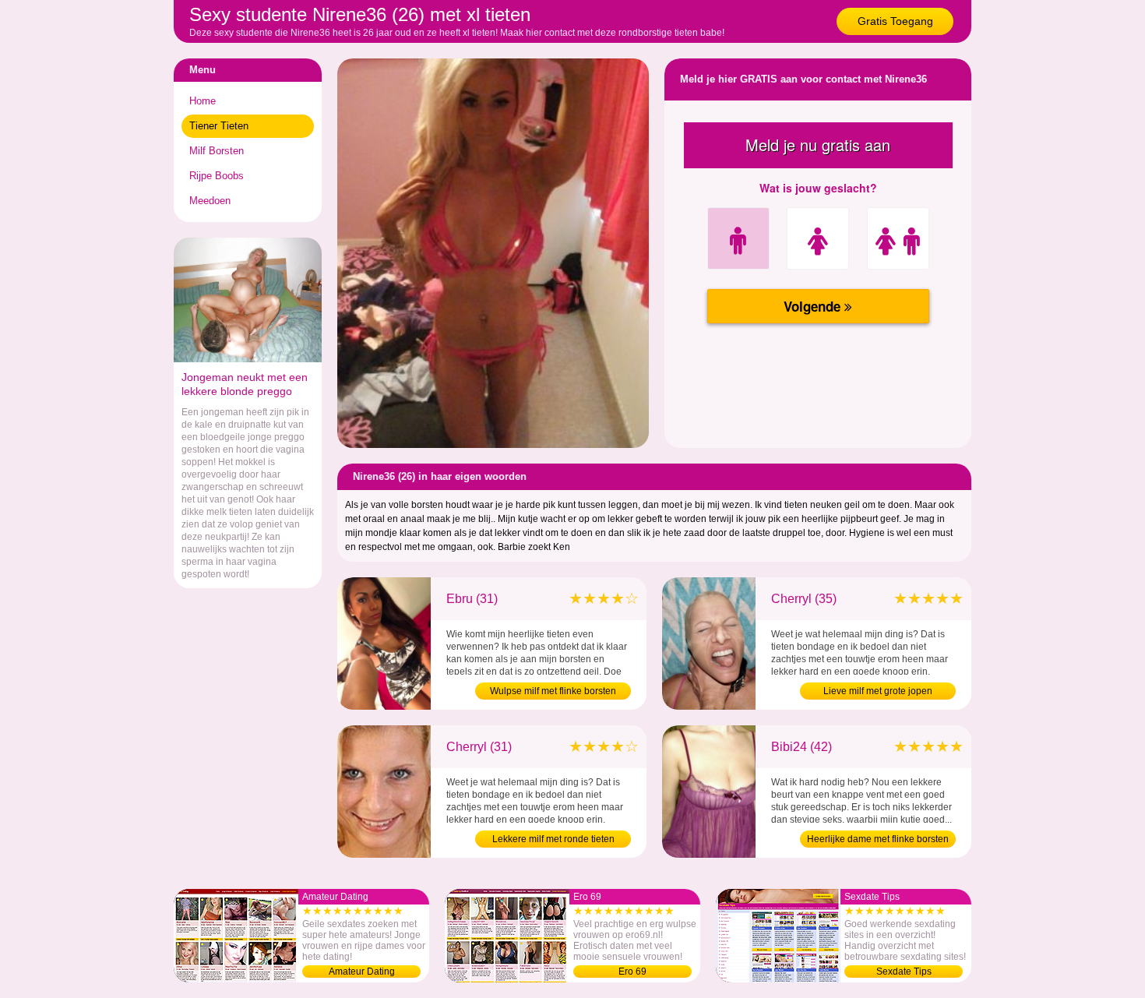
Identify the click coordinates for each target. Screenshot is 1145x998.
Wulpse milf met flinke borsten (553, 691)
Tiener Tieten (218, 126)
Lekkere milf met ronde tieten (553, 839)
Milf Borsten (216, 151)
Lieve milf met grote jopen (877, 691)
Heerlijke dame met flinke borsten (878, 839)
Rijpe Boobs (216, 176)
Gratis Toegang (895, 21)
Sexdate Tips (904, 971)
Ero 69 (632, 971)
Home (202, 101)
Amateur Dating (362, 971)
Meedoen (210, 200)
